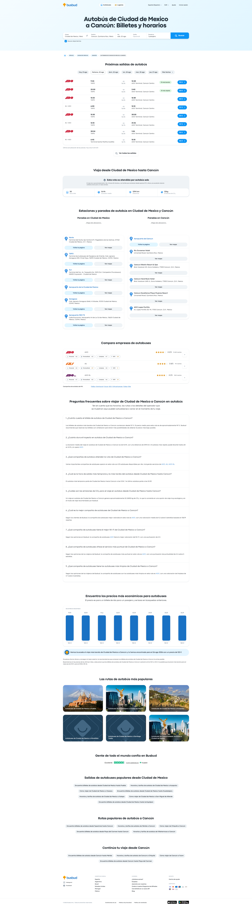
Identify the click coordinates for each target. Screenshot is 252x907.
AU (86, 363)
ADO (86, 352)
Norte (71, 237)
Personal (71, 356)
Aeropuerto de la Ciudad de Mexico (83, 287)
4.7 (106, 356)
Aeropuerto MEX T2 (77, 315)
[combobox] (74, 35)
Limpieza (101, 356)
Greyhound (99, 386)
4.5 (106, 368)
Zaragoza (73, 299)
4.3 (92, 356)
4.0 (92, 379)
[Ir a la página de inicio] (70, 5)
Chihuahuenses (117, 386)
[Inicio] (65, 56)
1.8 (117, 379)
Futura (106, 386)
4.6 (76, 356)
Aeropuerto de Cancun (143, 239)
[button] (87, 35)
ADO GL (88, 375)
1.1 (117, 368)
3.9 (92, 368)
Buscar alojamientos (74, 41)
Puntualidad (86, 356)
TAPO (71, 254)
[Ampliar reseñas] (184, 354)
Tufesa (125, 386)
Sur (70, 270)
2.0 (118, 356)
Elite (129, 386)
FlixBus (93, 386)
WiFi (114, 356)
